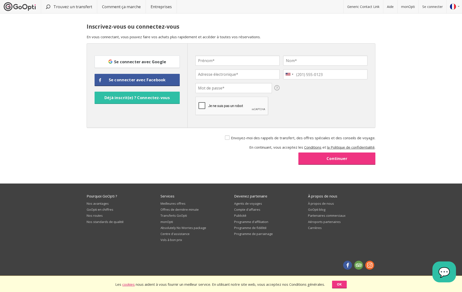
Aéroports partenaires (324, 222)
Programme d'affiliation (251, 222)
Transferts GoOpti (173, 215)
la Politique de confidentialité (351, 147)
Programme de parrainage (253, 234)
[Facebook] (347, 265)
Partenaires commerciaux (327, 215)
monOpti (408, 6)
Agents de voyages (248, 203)
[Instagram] (369, 265)
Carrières (315, 228)
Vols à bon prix (171, 240)
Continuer (337, 158)
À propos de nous (321, 203)
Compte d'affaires (247, 209)
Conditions (312, 147)
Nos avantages (98, 203)
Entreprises (161, 6)
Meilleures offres (173, 203)
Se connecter (432, 6)
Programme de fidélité (250, 228)
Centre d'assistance (175, 234)
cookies (128, 284)
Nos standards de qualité (105, 222)
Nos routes (95, 215)
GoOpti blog (316, 209)
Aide (390, 6)
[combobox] (289, 74)
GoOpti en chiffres (100, 209)
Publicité (240, 215)
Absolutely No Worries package (183, 228)
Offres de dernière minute (179, 209)
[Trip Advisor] (358, 265)
